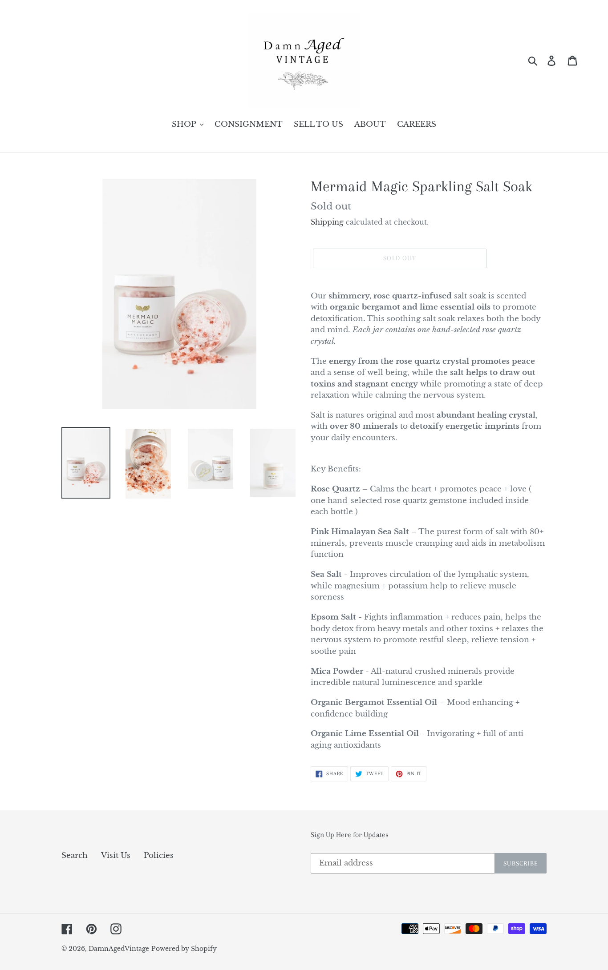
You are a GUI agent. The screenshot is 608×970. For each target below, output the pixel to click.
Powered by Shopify (184, 949)
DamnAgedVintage (119, 949)
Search (74, 855)
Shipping (327, 221)
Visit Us (115, 855)
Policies (159, 855)
